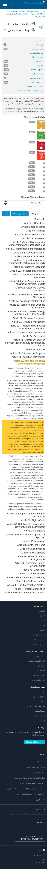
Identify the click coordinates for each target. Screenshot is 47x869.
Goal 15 (31, 183)
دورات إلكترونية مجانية (33, 742)
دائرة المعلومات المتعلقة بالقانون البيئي (30, 794)
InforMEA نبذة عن (39, 855)
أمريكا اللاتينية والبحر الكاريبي (35, 706)
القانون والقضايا (40, 620)
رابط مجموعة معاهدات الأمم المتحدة (29, 90)
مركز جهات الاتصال (23, 82)
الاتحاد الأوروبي (39, 800)
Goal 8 (32, 163)
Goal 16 (31, 187)
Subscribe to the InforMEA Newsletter (32, 837)
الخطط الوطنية (23, 74)
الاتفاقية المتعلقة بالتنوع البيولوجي (17, 14)
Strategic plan (37, 57)
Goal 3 (32, 132)
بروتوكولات (23, 45)
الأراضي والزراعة (39, 675)
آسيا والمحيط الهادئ (38, 697)
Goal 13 (31, 175)
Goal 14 (31, 179)
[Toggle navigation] (5, 4)
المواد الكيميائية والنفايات (37, 661)
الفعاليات (42, 625)
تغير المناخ (41, 666)
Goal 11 (31, 167)
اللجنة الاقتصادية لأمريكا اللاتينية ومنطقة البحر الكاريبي (25, 789)
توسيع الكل (35, 213)
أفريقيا (43, 692)
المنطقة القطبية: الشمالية (36, 716)
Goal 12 (31, 171)
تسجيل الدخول (40, 862)
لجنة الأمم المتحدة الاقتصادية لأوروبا (32, 783)
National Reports (23, 70)
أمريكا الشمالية (40, 711)
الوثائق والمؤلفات (23, 78)
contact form (38, 111)
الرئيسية (42, 12)
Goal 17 (31, 191)
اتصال (43, 857)
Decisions (23, 61)
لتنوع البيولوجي (40, 656)
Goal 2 (32, 122)
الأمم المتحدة (40, 762)
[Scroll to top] (7, 861)
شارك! (43, 860)
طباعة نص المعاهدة (19, 213)
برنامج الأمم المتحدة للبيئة (36, 767)
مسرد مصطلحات (39, 640)
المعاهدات (42, 611)
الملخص (40, 40)
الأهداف (42, 630)
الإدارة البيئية (41, 670)
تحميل (6, 213)
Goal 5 (32, 152)
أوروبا (43, 701)
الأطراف (23, 65)
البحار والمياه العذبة (38, 680)
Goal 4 (32, 142)
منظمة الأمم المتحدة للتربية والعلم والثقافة (29, 778)
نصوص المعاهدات (36, 53)
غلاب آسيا (42, 721)
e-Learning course (34, 86)
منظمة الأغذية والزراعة (36, 772)
